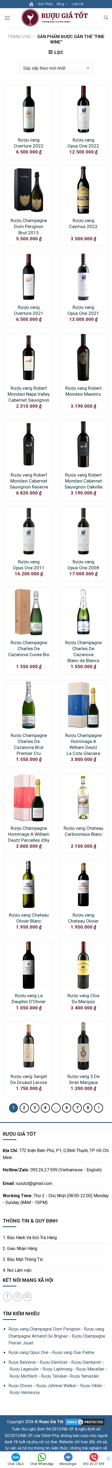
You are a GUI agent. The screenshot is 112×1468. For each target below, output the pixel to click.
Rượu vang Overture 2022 (28, 143)
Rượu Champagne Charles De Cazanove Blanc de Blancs (83, 651)
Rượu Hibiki (91, 1385)
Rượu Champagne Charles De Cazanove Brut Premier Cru (29, 744)
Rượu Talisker (54, 1376)
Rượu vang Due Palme (73, 1352)
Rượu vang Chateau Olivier (83, 918)
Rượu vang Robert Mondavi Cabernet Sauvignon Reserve (29, 481)
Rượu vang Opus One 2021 (83, 310)
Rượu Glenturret (86, 1362)
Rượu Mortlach (23, 1376)
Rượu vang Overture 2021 (28, 310)
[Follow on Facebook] (7, 1296)
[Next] (98, 1108)
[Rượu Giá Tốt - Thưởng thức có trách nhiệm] (56, 17)
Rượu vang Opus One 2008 (83, 564)
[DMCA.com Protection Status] (84, 1422)
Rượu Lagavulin (24, 1369)
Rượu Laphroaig (57, 1369)
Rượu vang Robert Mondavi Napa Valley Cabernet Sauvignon (29, 394)
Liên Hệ (77, 4)
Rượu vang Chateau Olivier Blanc (29, 918)
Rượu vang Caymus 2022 (83, 223)
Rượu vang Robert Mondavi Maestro (83, 391)
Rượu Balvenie (22, 1362)
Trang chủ (19, 36)
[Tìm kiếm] (106, 18)
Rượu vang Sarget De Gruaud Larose (28, 1079)
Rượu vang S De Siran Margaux (83, 1079)
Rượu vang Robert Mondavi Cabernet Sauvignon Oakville (83, 481)
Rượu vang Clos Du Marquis (83, 998)
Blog (60, 4)
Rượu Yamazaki (84, 1376)
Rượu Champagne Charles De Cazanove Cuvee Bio (28, 648)
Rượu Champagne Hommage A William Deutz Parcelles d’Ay (28, 834)
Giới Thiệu (45, 4)
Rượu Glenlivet (53, 1362)
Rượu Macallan (90, 1369)
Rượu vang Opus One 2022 (83, 143)
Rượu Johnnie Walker (56, 1385)
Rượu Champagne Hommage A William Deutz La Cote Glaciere (83, 744)
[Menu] (7, 17)
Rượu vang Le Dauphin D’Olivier (29, 998)
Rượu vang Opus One (28, 1352)
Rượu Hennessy (25, 1392)
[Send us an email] (27, 1296)
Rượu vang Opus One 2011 (29, 564)
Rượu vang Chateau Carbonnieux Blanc (83, 831)
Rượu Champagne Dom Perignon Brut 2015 (29, 226)
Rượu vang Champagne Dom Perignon (44, 1329)
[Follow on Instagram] (17, 1296)
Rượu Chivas (20, 1385)
